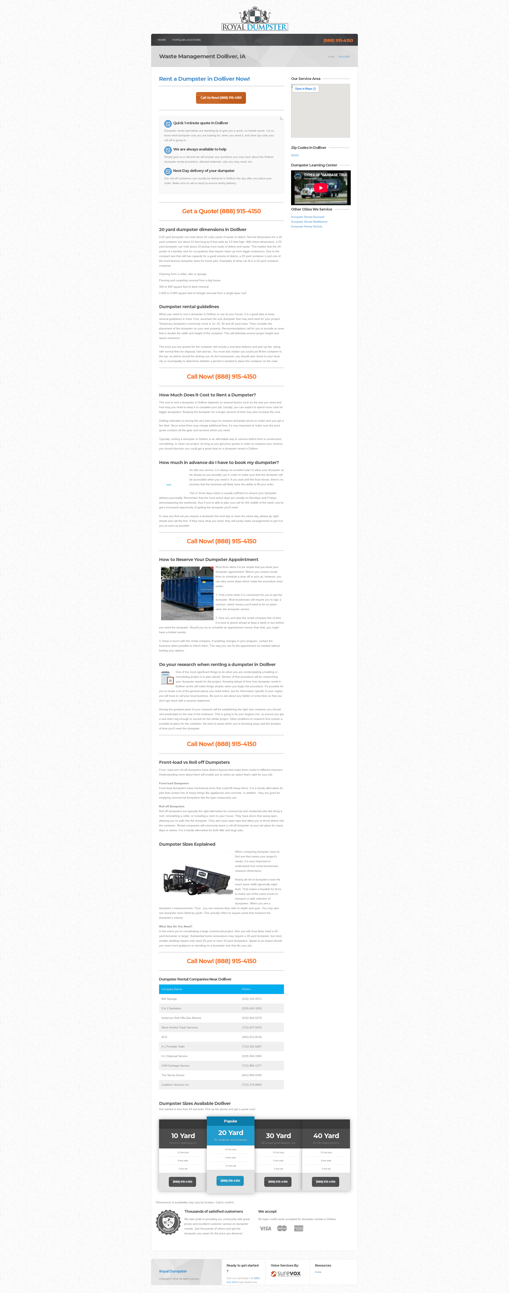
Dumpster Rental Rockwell (307, 216)
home (331, 56)
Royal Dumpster (173, 1271)
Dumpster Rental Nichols (306, 226)
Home (162, 39)
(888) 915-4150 (338, 40)
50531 (295, 155)
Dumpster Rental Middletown (309, 221)
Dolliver (344, 56)
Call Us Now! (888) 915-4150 (221, 98)
